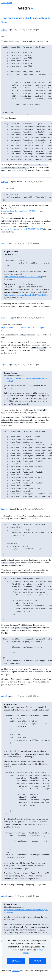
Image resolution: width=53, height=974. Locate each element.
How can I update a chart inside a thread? (25, 17)
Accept (37, 961)
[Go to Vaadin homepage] (25, 8)
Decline (16, 961)
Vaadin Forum (6, 3)
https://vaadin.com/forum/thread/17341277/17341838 (22, 229)
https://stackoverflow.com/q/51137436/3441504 (20, 211)
